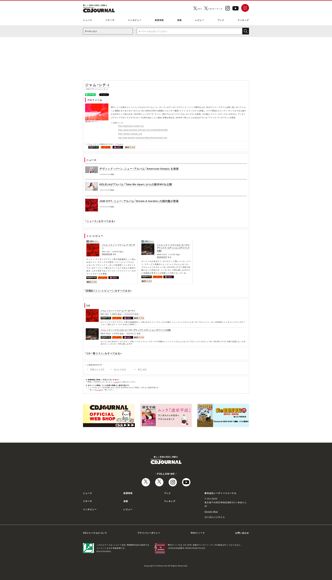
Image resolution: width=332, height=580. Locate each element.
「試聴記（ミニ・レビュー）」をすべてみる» (108, 290)
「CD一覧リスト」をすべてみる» (103, 353)
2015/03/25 (107, 254)
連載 (179, 19)
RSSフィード (198, 532)
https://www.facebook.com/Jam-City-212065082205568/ (143, 130)
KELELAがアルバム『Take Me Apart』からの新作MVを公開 (135, 184)
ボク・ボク (142, 369)
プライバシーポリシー (148, 532)
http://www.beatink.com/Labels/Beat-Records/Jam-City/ (142, 137)
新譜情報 (159, 19)
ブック (220, 19)
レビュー (199, 19)
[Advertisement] (166, 60)
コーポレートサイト (215, 516)
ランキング (243, 19)
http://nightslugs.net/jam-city (131, 126)
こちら (116, 382)
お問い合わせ (242, 532)
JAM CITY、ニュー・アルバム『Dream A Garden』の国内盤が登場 (139, 201)
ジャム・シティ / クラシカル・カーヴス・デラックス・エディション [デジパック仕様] (173, 248)
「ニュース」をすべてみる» (100, 221)
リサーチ (110, 19)
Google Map (211, 511)
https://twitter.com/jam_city (130, 134)
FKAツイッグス (97, 369)
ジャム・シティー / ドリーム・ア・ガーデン (117, 310)
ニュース (87, 19)
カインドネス (120, 369)
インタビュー (135, 19)
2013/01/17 (162, 257)
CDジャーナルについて (95, 532)
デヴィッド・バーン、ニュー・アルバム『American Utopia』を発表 (139, 168)
